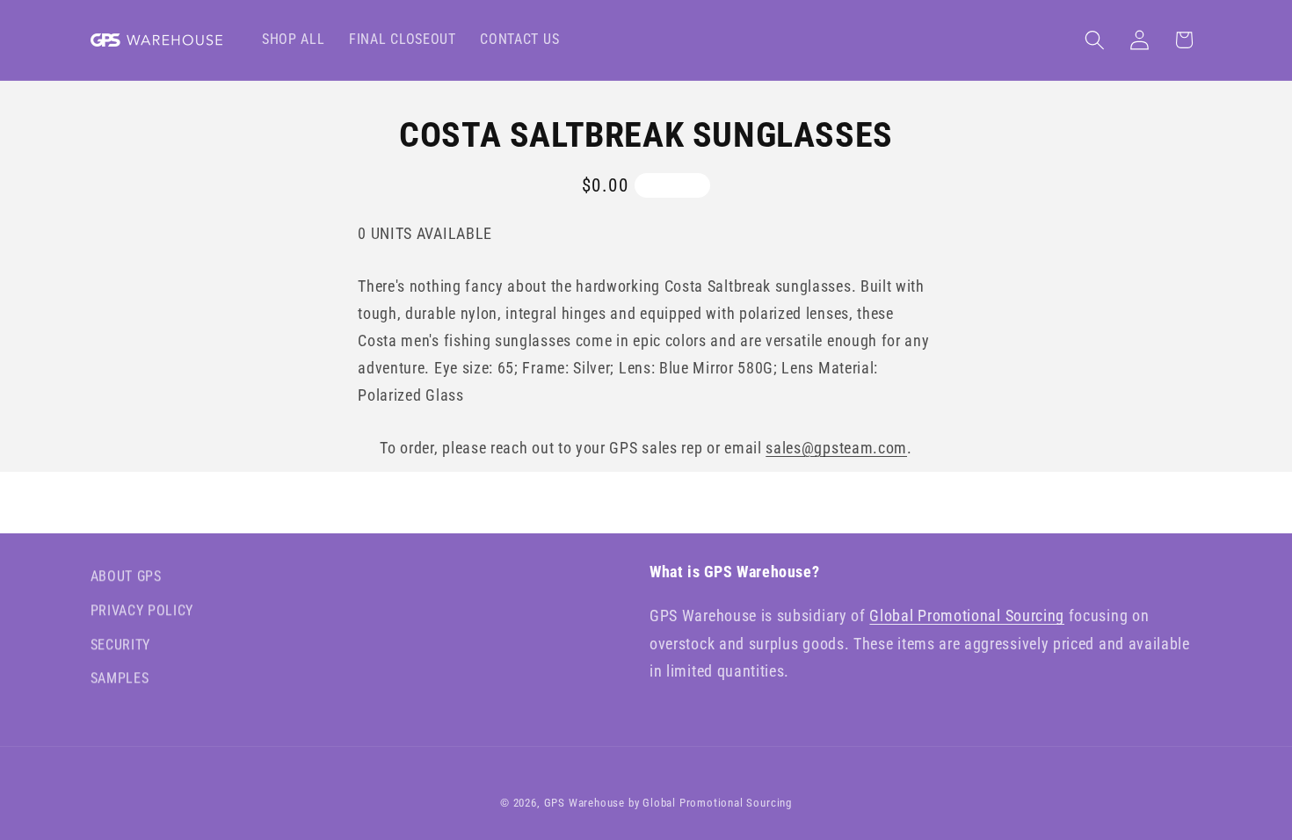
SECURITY (121, 644)
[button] (1094, 40)
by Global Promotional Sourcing (710, 802)
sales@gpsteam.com (836, 447)
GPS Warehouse (584, 802)
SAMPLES (120, 678)
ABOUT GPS (126, 576)
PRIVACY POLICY (142, 610)
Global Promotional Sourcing (966, 615)
